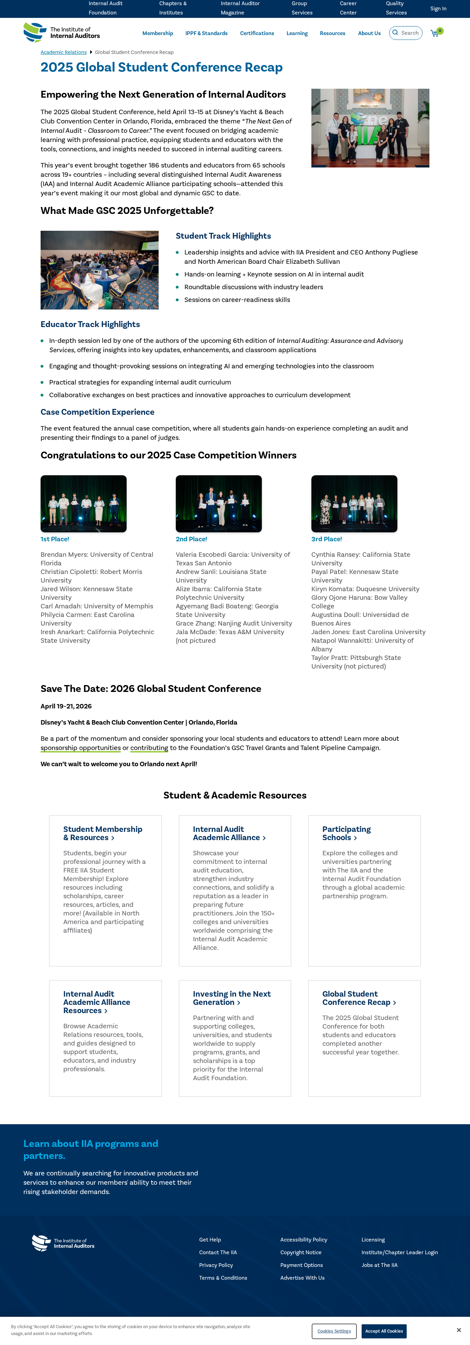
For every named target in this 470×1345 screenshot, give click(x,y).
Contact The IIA (218, 1252)
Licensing (373, 1239)
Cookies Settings (334, 1331)
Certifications (257, 33)
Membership (157, 33)
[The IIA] (61, 33)
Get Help (210, 1239)
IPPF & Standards (206, 33)
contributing (149, 748)
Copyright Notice (301, 1252)
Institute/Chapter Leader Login (400, 1252)
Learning (297, 33)
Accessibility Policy (303, 1239)
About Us (369, 33)
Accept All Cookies (384, 1331)
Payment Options (301, 1265)
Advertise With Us (302, 1278)
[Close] (459, 1329)
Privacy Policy (216, 1265)
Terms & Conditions (223, 1278)
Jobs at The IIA (380, 1265)
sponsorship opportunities (81, 748)
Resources (332, 33)
